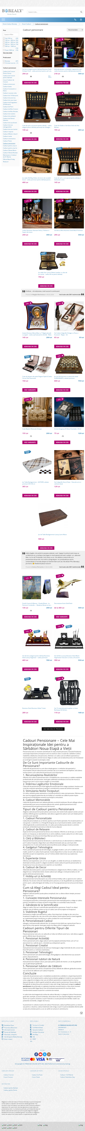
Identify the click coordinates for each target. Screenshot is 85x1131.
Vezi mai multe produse (53, 729)
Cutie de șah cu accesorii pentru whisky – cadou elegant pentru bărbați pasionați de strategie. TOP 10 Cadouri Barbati (37, 126)
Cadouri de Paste (37, 1075)
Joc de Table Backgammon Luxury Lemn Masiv (52, 534)
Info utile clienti (8, 1021)
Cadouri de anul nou (9, 98)
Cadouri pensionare (9, 143)
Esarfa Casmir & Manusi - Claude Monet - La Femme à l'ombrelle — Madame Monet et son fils (36, 604)
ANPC (34, 1039)
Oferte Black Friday (9, 159)
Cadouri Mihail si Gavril (10, 134)
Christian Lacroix (10, 63)
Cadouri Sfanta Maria (9, 150)
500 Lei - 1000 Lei (10, 46)
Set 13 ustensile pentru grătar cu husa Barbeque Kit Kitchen (66, 709)
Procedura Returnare (10, 1027)
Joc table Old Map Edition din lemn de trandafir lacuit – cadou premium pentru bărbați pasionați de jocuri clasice (37, 179)
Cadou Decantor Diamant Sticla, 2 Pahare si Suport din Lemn (35, 231)
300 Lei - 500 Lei (10, 44)
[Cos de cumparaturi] (81, 19)
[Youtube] (40, 1054)
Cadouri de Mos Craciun (10, 109)
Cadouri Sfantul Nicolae (10, 153)
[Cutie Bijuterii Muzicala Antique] (37, 412)
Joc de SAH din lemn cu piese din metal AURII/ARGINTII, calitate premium (66, 377)
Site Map (35, 1034)
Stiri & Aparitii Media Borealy (13, 1037)
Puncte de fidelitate (10, 1032)
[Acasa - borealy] (13, 12)
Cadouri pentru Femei (10, 1090)
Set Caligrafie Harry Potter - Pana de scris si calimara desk (67, 483)
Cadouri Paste (7, 141)
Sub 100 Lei (8, 38)
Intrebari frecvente (38, 1032)
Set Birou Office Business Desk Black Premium (68, 230)
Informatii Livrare (9, 1030)
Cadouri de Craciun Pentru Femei (9, 72)
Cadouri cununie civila (10, 93)
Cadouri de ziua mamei (10, 129)
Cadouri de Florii (8, 107)
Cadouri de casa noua (9, 100)
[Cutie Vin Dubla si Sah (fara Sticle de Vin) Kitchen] (69, 107)
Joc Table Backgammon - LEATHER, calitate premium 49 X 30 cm (35, 483)
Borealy (7, 61)
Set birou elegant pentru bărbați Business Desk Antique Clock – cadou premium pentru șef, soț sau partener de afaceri (36, 70)
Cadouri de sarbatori (9, 116)
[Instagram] (49, 1054)
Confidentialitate (37, 1027)
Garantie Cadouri (37, 1030)
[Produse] (4, 20)
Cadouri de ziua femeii (10, 123)
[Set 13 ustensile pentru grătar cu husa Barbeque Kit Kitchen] (69, 691)
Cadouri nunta (7, 136)
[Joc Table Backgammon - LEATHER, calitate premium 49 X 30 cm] (37, 465)
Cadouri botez (7, 86)
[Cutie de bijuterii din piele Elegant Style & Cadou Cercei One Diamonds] (37, 364)
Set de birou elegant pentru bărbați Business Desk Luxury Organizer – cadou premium (36, 656)
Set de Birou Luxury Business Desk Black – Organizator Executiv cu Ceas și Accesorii (67, 656)
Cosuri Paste (36, 1077)
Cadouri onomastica (9, 139)
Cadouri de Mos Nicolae (10, 111)
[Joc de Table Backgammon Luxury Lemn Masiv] (53, 518)
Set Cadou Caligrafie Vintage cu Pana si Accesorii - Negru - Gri (66, 334)
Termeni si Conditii (38, 1025)
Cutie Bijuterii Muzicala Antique (32, 429)
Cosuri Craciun (8, 1077)
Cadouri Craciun (8, 1075)
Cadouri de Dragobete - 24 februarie (10, 103)
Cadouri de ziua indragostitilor (8, 126)
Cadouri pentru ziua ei (10, 146)
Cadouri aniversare (9, 84)
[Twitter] (45, 1054)
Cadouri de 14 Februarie (10, 95)
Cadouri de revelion (9, 114)
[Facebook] (36, 1054)
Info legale (34, 1021)
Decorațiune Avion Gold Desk (63, 603)
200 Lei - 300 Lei (10, 42)
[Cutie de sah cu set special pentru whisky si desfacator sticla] (69, 161)
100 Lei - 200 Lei (10, 40)
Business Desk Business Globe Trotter (34, 708)
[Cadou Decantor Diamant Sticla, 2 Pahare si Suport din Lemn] (37, 213)
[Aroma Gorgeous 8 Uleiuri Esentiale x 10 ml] (69, 412)
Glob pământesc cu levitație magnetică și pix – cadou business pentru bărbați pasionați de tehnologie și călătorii (68, 70)
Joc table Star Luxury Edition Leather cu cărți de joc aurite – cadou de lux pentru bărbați (52, 273)
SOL (33, 1037)
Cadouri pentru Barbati (10, 1088)
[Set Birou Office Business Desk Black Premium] (69, 213)
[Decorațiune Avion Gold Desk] (69, 587)
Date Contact (8, 1039)
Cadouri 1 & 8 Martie (66, 1075)
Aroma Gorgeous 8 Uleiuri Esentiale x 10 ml (67, 429)
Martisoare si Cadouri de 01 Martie (9, 156)
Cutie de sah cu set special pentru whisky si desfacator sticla (67, 179)
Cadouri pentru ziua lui (10, 148)
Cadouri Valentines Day (67, 1077)
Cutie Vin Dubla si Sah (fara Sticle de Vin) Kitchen (66, 126)
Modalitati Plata (9, 1025)
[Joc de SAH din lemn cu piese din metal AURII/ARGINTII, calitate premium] (69, 364)
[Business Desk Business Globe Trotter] (37, 691)
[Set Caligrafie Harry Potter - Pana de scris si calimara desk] (69, 465)
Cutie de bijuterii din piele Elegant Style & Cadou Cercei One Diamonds (37, 377)
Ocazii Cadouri (27, 24)
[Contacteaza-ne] (75, 19)
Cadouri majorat (8, 132)
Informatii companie (10, 1034)
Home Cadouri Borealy (10, 24)
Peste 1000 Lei (9, 50)
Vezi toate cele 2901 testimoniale (70, 294)
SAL (31, 1041)
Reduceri (6, 162)
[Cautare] (81, 12)
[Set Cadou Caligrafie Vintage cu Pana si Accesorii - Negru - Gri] (69, 316)
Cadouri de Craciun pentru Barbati (9, 76)
